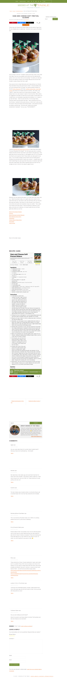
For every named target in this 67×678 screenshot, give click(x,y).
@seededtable (25, 371)
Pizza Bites (11, 221)
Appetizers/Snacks (19, 11)
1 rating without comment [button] (26, 626)
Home (11, 11)
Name (10, 655)
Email (10, 659)
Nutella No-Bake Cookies (34, 401)
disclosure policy (26, 19)
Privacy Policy (49, 676)
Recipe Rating (12, 634)
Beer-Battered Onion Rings (15, 216)
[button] (35, 263)
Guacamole (11, 218)
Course (14, 11)
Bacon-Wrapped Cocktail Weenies (16, 215)
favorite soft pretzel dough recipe (21, 149)
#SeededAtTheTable (33, 371)
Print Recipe (38, 261)
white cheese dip (17, 89)
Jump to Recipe (26, 24)
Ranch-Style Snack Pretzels (15, 211)
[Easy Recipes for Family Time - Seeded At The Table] (33, 8)
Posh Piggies (12, 223)
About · (37, 676)
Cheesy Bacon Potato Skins (15, 220)
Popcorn (11, 213)
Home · (33, 676)
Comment (11, 638)
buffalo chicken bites (30, 89)
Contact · (42, 676)
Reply (12, 453)
